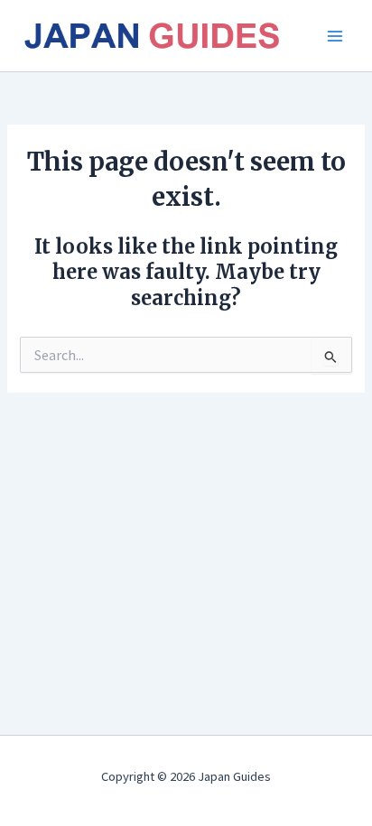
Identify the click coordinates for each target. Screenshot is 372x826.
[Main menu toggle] (335, 36)
